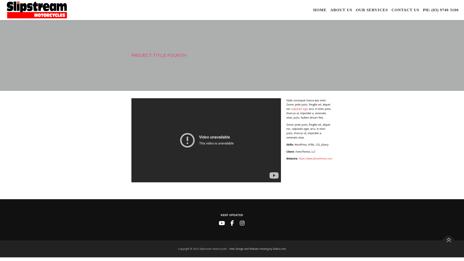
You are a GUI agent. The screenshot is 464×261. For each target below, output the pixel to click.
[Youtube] (222, 223)
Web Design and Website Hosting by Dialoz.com (257, 248)
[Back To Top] (448, 240)
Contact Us (405, 10)
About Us (341, 10)
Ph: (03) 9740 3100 (441, 10)
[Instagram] (242, 223)
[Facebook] (232, 223)
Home (320, 10)
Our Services (372, 10)
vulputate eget (299, 109)
